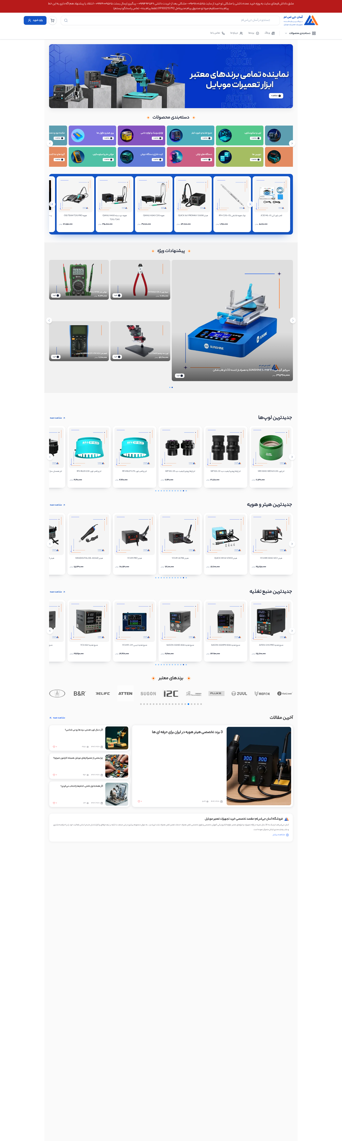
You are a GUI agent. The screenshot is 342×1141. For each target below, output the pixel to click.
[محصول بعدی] (250, 204)
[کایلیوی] (285, 693)
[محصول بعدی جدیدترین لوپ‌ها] (292, 457)
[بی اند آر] (80, 693)
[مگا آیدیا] (57, 693)
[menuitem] (300, 33)
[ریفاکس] (262, 693)
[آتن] (125, 693)
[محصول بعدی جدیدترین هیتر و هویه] (292, 544)
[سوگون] (148, 693)
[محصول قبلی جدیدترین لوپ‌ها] (50, 457)
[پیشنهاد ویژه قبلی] (49, 320)
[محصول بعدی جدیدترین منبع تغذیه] (292, 631)
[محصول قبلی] (52, 204)
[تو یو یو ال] (239, 693)
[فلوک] (217, 693)
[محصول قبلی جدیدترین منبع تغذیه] (50, 631)
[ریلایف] (103, 693)
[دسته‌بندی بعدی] (292, 143)
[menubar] (300, 33)
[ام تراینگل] (194, 693)
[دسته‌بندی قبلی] (50, 143)
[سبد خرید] (52, 20)
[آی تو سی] (171, 693)
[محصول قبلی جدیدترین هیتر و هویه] (50, 544)
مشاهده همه (56, 418)
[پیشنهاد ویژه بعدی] (293, 320)
